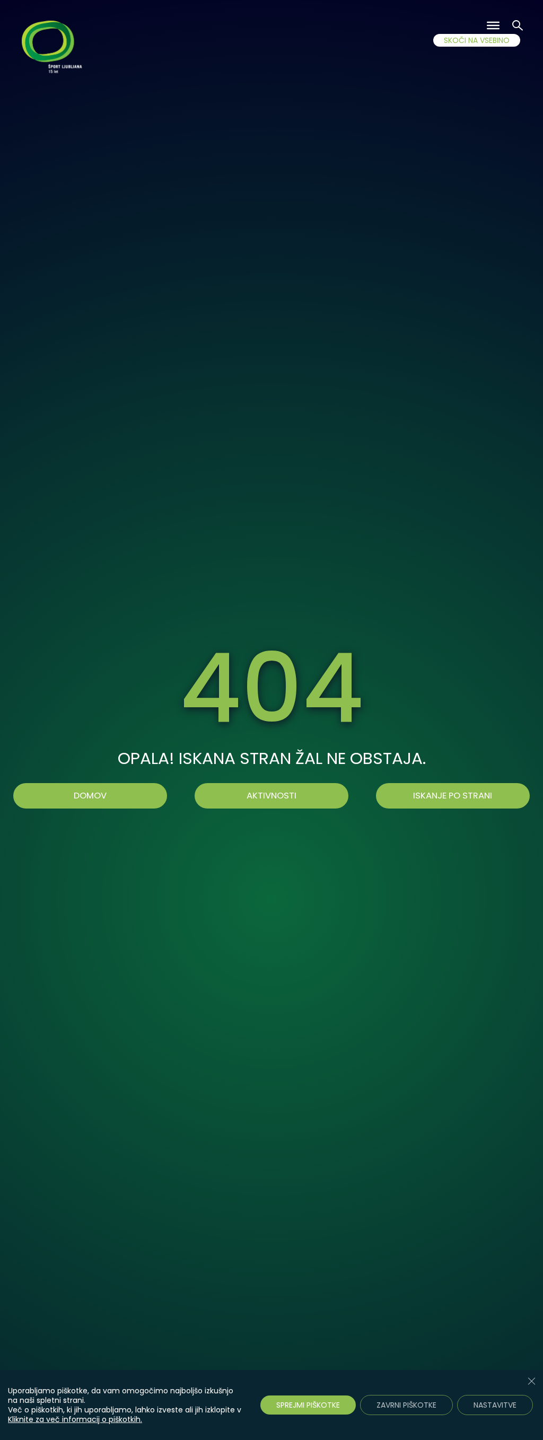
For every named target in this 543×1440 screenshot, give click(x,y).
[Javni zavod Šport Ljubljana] (53, 48)
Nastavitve (495, 1405)
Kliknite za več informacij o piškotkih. (75, 1419)
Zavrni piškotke (406, 1405)
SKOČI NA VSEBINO (477, 40)
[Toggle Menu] (493, 25)
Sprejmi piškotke (308, 1405)
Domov (90, 795)
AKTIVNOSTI (271, 795)
